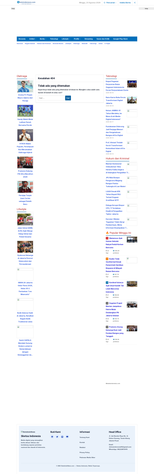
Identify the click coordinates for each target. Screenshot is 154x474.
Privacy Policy (85, 452)
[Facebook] (52, 437)
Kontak (82, 442)
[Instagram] (62, 437)
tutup (13, 8)
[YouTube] (67, 437)
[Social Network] (134, 2)
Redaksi (82, 447)
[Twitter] (57, 437)
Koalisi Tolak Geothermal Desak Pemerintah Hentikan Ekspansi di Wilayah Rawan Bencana (114, 265)
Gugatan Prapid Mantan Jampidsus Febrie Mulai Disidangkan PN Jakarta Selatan (114, 309)
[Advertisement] (77, 20)
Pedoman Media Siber (87, 457)
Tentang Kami (84, 437)
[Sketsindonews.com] (26, 2)
